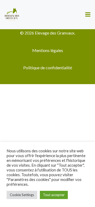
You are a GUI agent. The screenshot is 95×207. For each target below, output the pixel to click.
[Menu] (87, 14)
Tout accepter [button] (54, 195)
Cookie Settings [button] (22, 195)
